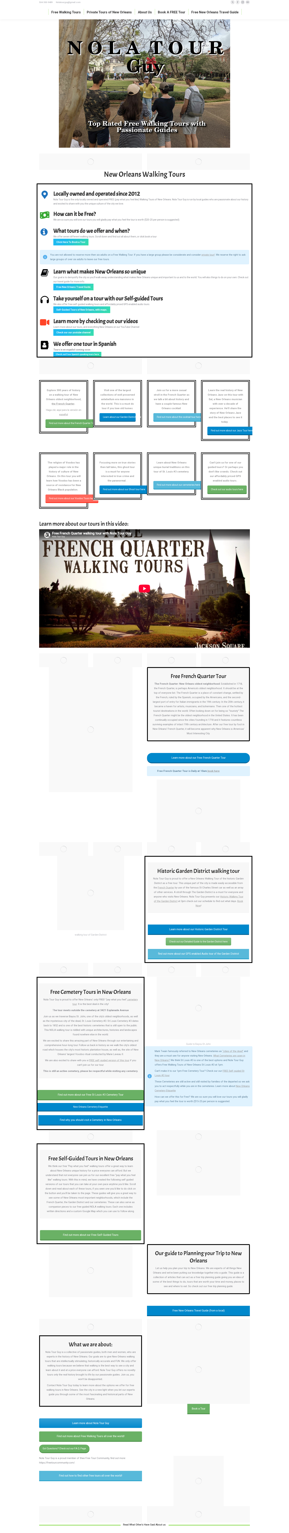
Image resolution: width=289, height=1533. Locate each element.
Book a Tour (198, 1408)
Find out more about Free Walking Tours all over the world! (91, 1436)
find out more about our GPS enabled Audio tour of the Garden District (198, 953)
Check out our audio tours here (227, 489)
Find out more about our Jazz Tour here (232, 430)
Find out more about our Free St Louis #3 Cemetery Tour (90, 1094)
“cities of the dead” (232, 1051)
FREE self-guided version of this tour (109, 1060)
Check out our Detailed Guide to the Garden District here (198, 941)
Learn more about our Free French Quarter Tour (198, 757)
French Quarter (166, 887)
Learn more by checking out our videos (95, 321)
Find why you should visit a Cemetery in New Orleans (91, 1120)
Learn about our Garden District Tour (119, 417)
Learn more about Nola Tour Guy (90, 1423)
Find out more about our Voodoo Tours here (72, 498)
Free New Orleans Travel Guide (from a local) (198, 1310)
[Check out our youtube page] (44, 322)
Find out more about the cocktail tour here (179, 417)
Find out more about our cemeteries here (178, 484)
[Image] (198, 1481)
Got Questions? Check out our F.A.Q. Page (64, 1448)
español (63, 414)
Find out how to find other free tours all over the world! (90, 1475)
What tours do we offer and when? (91, 230)
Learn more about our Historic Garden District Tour (198, 929)
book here (213, 771)
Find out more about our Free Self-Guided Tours (90, 1234)
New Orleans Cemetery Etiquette (90, 1106)
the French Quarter (63, 403)
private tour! (208, 254)
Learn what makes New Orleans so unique (99, 271)
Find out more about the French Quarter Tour (72, 423)
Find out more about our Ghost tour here (124, 489)
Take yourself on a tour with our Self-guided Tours (108, 298)
